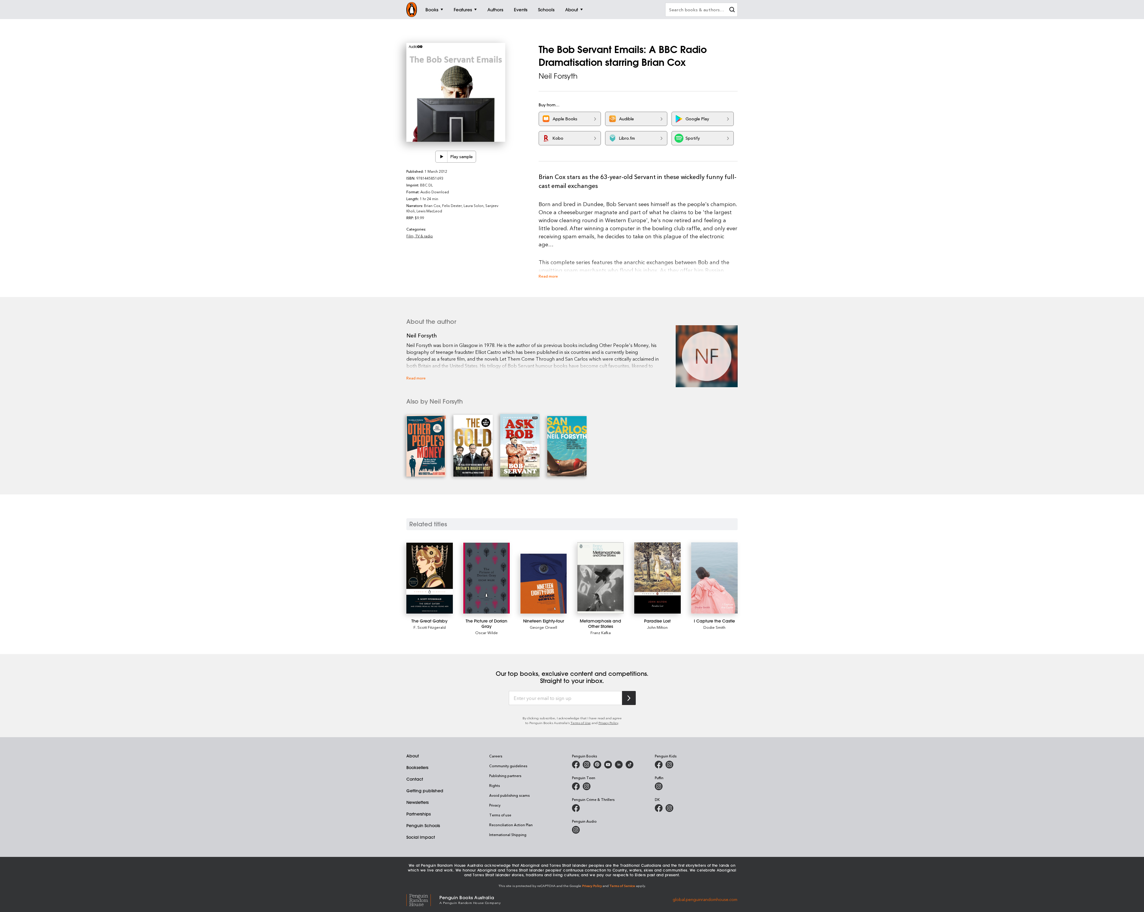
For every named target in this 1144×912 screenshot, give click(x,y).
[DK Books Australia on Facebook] (659, 808)
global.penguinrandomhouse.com (705, 899)
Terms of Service (622, 885)
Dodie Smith (714, 627)
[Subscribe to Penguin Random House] (629, 698)
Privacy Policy (608, 722)
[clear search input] (732, 10)
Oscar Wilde (486, 632)
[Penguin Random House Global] (422, 899)
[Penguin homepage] (411, 9)
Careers (495, 756)
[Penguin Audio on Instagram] (576, 830)
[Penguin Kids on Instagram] (669, 764)
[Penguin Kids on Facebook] (659, 764)
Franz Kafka (600, 632)
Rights (494, 785)
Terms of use (500, 815)
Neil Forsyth (558, 75)
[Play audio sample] (441, 156)
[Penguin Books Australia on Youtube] (608, 764)
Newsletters (417, 802)
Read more (548, 276)
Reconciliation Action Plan (511, 824)
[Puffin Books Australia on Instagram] (659, 786)
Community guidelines (508, 765)
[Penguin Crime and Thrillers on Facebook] (576, 808)
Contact (414, 779)
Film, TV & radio (419, 236)
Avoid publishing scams (509, 795)
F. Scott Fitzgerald (430, 627)
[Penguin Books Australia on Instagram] (586, 764)
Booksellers (417, 767)
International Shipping (507, 834)
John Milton (657, 627)
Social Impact (420, 837)
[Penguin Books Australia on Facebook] (576, 764)
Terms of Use (581, 722)
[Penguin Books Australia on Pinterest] (597, 764)
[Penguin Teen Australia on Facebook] (576, 786)
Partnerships (418, 814)
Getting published (424, 790)
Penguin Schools (423, 825)
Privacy (494, 805)
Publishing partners (505, 775)
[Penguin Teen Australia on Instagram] (586, 786)
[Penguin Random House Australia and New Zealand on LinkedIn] (619, 764)
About (412, 756)
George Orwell (543, 627)
